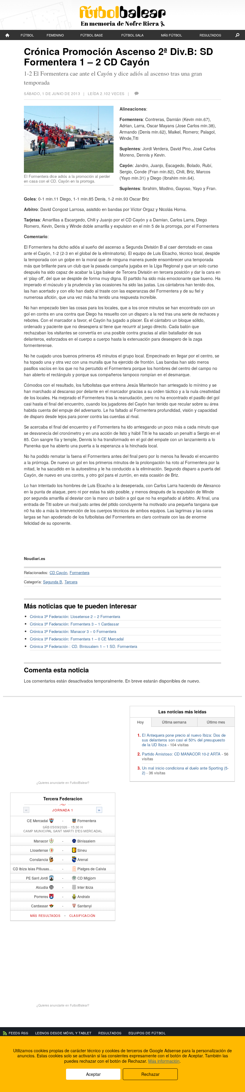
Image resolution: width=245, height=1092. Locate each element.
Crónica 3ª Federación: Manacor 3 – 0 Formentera (73, 631)
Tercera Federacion (62, 799)
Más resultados (45, 916)
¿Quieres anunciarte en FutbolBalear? (62, 783)
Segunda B (52, 582)
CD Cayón (58, 572)
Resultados (210, 35)
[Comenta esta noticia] (136, 93)
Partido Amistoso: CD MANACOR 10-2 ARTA (181, 754)
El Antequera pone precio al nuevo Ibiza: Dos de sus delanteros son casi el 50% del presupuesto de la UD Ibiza (184, 739)
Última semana (174, 721)
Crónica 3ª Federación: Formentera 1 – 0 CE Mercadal (77, 639)
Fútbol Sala (132, 35)
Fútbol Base (91, 35)
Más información (164, 1061)
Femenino (55, 35)
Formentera (79, 572)
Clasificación (82, 916)
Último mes (216, 721)
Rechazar (150, 1074)
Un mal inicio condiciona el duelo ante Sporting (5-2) (185, 770)
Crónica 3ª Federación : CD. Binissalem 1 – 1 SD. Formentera (83, 646)
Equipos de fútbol (147, 1032)
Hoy (140, 721)
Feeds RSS (18, 1032)
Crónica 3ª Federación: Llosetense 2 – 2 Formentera (75, 616)
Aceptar (93, 1074)
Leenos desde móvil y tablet (63, 1032)
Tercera (71, 582)
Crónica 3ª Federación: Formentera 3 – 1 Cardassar (74, 624)
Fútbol (27, 35)
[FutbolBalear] (7, 35)
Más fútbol (171, 35)
